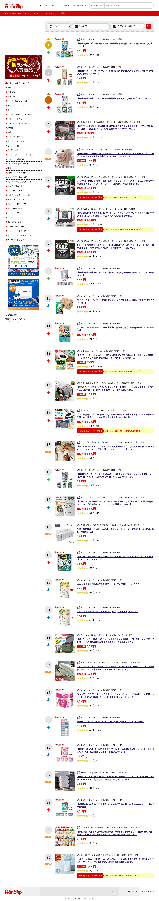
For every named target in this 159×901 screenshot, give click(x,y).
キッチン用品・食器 (15, 186)
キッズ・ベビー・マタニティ (19, 235)
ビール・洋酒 (13, 146)
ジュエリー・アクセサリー (18, 123)
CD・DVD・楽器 (14, 222)
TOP (6, 13)
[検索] (148, 26)
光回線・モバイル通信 (16, 173)
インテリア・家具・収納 (17, 177)
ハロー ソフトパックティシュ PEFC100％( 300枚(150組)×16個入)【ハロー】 (110, 722)
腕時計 (10, 128)
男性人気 (11, 92)
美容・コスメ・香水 (15, 200)
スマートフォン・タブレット (19, 155)
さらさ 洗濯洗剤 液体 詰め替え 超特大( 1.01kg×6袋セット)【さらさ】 (107, 612)
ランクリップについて (47, 6)
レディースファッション (17, 101)
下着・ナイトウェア (15, 119)
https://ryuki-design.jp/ (13, 322)
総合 (9, 88)
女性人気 (11, 96)
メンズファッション (15, 105)
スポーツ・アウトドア (16, 204)
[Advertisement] (23, 36)
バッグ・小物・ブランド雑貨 (19, 114)
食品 (9, 132)
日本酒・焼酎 (13, 150)
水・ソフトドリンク (15, 141)
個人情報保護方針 (79, 6)
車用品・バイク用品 (15, 226)
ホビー (10, 217)
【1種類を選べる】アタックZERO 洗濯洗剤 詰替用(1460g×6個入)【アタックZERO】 (114, 98)
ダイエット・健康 (14, 191)
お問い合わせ (64, 6)
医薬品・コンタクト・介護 (18, 195)
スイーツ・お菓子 (14, 137)
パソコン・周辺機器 (15, 159)
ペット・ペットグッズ (16, 231)
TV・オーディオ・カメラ (18, 164)
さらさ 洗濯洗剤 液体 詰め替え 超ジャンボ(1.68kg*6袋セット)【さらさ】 (109, 584)
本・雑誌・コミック (15, 240)
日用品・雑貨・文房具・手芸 (19, 182)
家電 (9, 168)
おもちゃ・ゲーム (14, 213)
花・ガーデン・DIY (15, 209)
